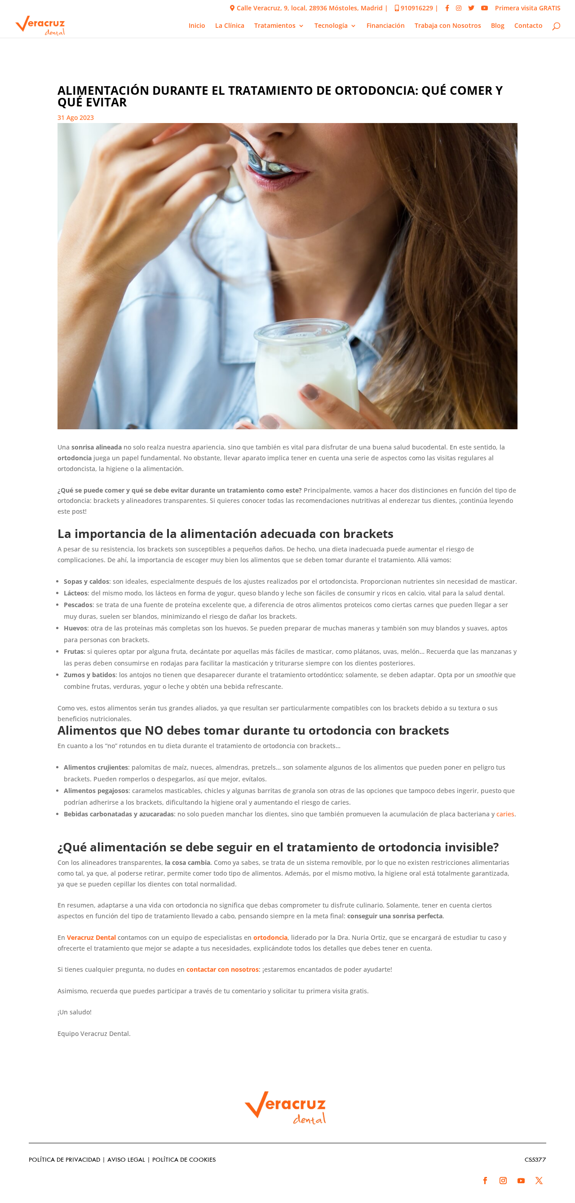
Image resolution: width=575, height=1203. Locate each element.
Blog (497, 26)
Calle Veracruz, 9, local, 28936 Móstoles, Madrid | (311, 8)
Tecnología (331, 26)
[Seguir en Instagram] (503, 1180)
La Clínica (229, 26)
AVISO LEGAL (126, 1160)
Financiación (386, 26)
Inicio (197, 26)
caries (505, 814)
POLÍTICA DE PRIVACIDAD (64, 1160)
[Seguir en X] (539, 1180)
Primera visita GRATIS (528, 8)
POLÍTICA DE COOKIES (184, 1160)
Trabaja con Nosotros (448, 26)
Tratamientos (275, 26)
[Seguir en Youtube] (521, 1180)
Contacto (528, 26)
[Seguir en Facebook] (485, 1180)
